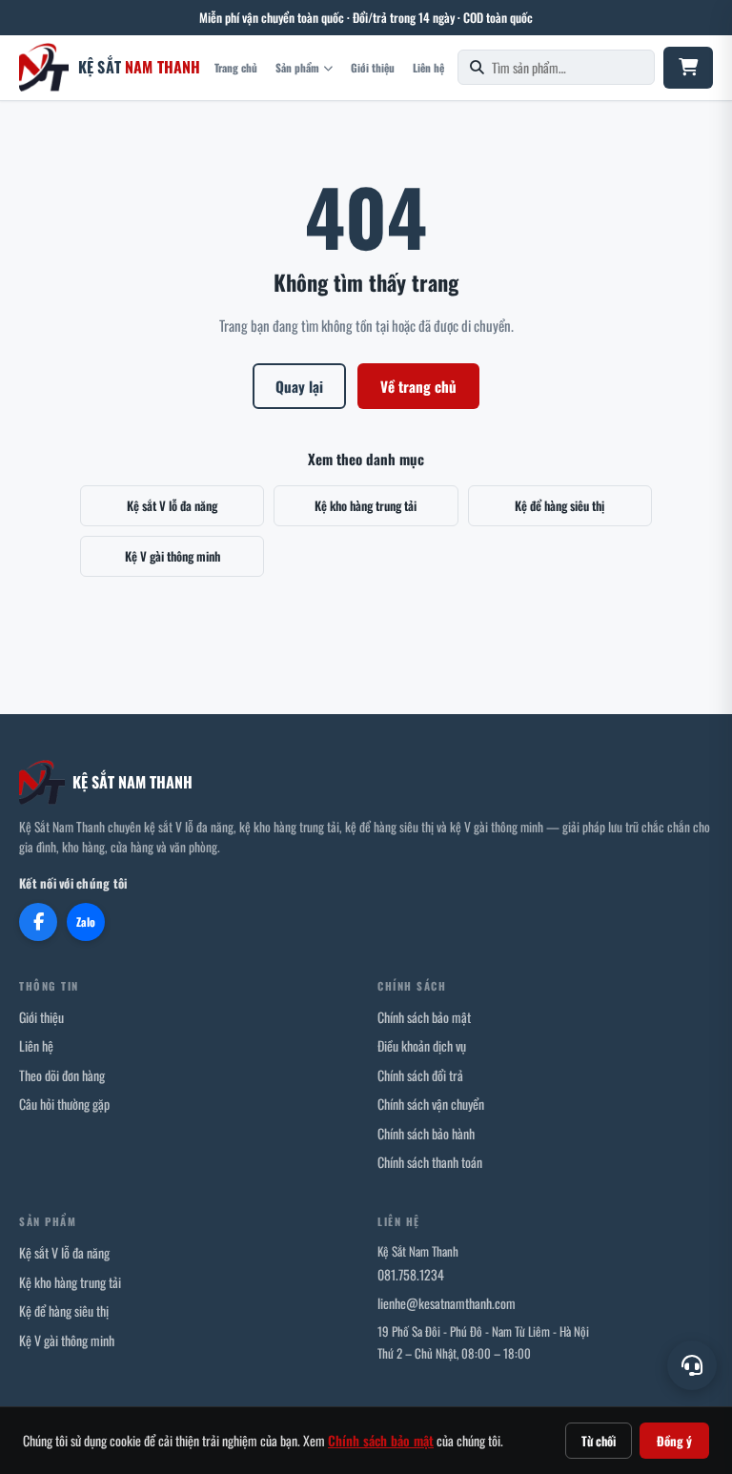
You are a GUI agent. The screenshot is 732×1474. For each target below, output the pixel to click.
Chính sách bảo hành (426, 1133)
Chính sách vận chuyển (430, 1104)
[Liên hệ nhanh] (692, 1365)
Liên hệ (428, 67)
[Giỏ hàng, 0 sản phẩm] (688, 68)
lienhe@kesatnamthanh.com (446, 1303)
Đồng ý (674, 1440)
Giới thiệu (373, 67)
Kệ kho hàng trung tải (366, 505)
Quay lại (299, 386)
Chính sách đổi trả (420, 1075)
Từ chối (598, 1440)
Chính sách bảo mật (424, 1017)
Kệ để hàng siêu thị (559, 505)
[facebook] (38, 922)
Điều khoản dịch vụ (421, 1045)
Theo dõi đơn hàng (62, 1075)
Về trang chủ (418, 386)
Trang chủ (235, 67)
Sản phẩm (297, 67)
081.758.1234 (410, 1274)
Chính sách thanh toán (429, 1162)
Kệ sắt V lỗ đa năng (172, 505)
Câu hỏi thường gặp (64, 1104)
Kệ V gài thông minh (172, 555)
